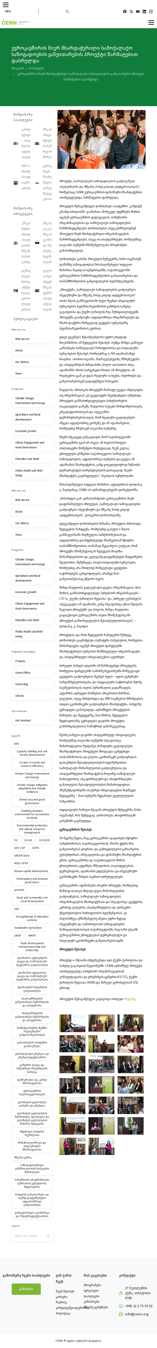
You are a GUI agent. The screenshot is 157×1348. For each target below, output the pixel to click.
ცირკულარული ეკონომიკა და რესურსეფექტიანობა (32, 1214)
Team (18, 373)
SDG (16, 909)
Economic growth (25, 431)
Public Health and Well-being (29, 473)
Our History (22, 362)
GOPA (35, 848)
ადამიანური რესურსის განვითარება (32, 989)
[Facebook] (125, 11)
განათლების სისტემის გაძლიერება (32, 1044)
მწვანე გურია (23, 1157)
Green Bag (21, 684)
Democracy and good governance (32, 801)
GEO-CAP (19, 848)
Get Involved (22, 720)
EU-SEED (44, 840)
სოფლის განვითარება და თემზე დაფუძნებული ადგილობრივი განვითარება (32, 1200)
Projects (20, 661)
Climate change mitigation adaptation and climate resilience (32, 788)
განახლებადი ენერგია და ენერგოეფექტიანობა (32, 1055)
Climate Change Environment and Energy (32, 775)
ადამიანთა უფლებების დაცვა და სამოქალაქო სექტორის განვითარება (32, 961)
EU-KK (28, 840)
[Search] (67, 11)
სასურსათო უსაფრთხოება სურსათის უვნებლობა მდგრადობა (32, 1183)
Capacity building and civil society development (32, 753)
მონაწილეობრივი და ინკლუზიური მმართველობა (32, 1146)
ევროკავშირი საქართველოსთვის (32, 1092)
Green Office (22, 672)
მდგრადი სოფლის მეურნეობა (32, 1133)
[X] (131, 11)
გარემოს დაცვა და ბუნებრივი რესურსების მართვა (32, 1068)
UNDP (17, 935)
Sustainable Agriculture (28, 927)
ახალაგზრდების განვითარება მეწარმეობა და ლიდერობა (32, 1002)
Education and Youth (27, 459)
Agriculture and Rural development (27, 417)
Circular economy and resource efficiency (32, 764)
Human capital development (31, 871)
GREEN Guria (21, 855)
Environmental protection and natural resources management (32, 829)
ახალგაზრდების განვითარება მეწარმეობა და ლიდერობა (32, 1017)
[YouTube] (138, 11)
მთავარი (17, 68)
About (18, 350)
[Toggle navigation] (6, 5)
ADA (16, 743)
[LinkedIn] (144, 11)
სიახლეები (36, 68)
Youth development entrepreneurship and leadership (32, 947)
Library (19, 695)
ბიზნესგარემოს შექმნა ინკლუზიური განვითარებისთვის (32, 1031)
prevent (19, 890)
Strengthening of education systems (32, 918)
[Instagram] (151, 11)
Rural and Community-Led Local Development (32, 899)
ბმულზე (129, 999)
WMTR (32, 935)
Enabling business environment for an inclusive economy (32, 814)
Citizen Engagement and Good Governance (29, 445)
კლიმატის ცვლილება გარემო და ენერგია (32, 1104)
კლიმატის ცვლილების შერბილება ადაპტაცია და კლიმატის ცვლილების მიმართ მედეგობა (32, 1119)
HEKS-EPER (21, 863)
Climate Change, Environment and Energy (30, 401)
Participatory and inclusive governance (32, 880)
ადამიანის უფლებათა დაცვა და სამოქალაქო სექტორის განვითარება (32, 976)
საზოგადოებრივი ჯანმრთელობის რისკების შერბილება (32, 1169)
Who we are (22, 339)
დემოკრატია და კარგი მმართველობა (32, 1081)
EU (15, 840)
